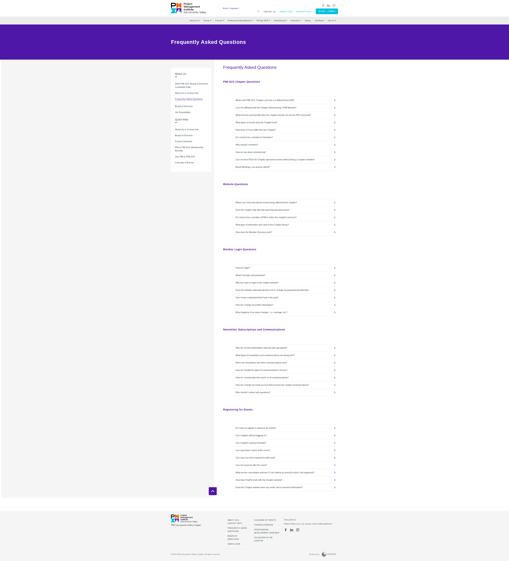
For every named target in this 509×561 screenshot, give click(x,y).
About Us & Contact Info (186, 93)
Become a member (327, 11)
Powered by (314, 554)
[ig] (334, 5)
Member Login (303, 12)
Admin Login (286, 12)
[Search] (258, 11)
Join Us (331, 20)
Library (308, 20)
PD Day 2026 (262, 20)
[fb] (323, 5)
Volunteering (279, 20)
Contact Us (270, 12)
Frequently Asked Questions (189, 99)
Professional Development (239, 20)
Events (207, 20)
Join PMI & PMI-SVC (185, 157)
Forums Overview (183, 141)
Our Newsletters (183, 112)
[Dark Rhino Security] (328, 554)
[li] (328, 5)
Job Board (319, 20)
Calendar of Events (184, 163)
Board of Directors (184, 106)
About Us (194, 20)
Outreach (295, 20)
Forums (218, 20)
